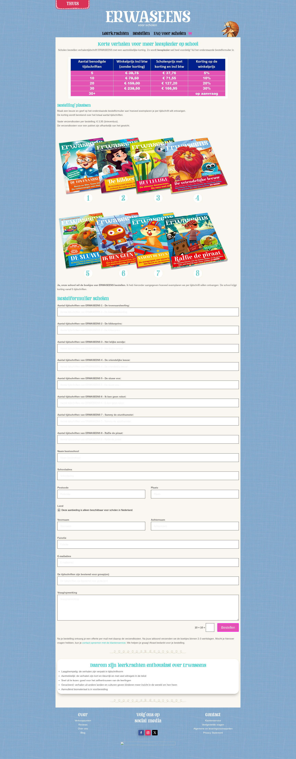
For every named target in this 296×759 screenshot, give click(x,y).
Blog (83, 732)
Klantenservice (213, 720)
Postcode (63, 487)
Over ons (83, 728)
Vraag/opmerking (67, 592)
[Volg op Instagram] (148, 732)
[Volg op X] (155, 732)
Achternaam (158, 519)
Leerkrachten (115, 34)
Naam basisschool (68, 451)
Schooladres (64, 469)
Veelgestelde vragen (213, 724)
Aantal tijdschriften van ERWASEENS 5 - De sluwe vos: (89, 378)
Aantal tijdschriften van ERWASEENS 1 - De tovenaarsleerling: (93, 305)
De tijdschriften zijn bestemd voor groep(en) (83, 574)
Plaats (154, 487)
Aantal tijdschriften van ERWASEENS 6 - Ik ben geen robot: (91, 396)
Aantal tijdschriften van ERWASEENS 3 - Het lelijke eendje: (91, 342)
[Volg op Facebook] (141, 732)
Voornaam (63, 519)
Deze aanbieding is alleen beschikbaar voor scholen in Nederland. (97, 510)
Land (60, 506)
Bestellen (141, 34)
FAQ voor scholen (170, 34)
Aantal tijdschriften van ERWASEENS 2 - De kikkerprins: (89, 323)
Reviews (83, 724)
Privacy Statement (213, 732)
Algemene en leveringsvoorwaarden (213, 728)
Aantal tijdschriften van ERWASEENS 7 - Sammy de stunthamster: (95, 414)
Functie (61, 537)
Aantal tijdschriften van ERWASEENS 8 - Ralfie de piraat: (90, 433)
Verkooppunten (83, 720)
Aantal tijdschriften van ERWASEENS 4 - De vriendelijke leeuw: (93, 360)
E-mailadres (64, 556)
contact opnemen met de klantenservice (104, 642)
